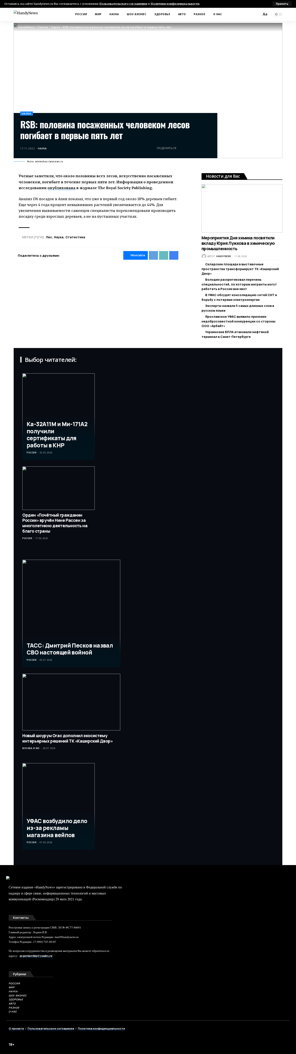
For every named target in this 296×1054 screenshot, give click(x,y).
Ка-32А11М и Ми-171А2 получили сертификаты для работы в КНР (57, 434)
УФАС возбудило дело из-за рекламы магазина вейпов (57, 828)
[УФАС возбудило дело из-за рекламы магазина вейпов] (58, 806)
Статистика (75, 237)
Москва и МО (31, 748)
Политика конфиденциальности (101, 1028)
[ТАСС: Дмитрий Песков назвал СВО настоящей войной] (71, 613)
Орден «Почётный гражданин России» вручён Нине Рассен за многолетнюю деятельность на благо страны (54, 523)
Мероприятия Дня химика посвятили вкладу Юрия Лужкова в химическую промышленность (238, 243)
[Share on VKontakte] (181, 148)
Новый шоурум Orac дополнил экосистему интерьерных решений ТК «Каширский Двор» (67, 738)
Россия (31, 452)
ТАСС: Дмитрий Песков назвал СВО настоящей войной (70, 648)
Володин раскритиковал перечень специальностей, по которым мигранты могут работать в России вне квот (239, 284)
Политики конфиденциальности (175, 3)
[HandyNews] (26, 14)
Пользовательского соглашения (123, 3)
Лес (49, 237)
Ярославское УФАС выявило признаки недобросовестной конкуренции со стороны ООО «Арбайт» (238, 321)
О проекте (16, 1028)
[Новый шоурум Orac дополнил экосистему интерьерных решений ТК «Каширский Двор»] (71, 702)
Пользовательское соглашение (51, 1028)
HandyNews (223, 256)
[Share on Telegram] (188, 148)
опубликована (61, 188)
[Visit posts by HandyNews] (204, 256)
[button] (282, 4)
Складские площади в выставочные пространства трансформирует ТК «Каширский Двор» (240, 269)
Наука (26, 113)
